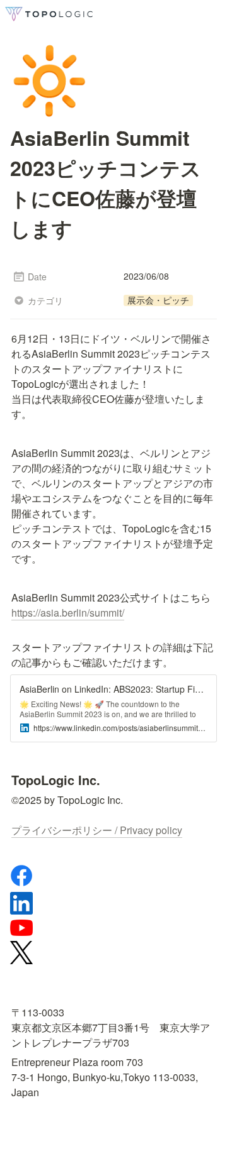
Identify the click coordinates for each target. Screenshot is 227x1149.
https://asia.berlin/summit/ (67, 612)
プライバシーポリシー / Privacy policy (96, 830)
